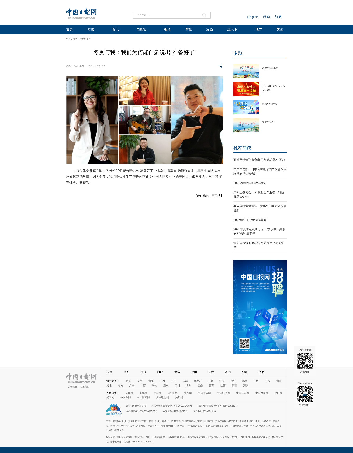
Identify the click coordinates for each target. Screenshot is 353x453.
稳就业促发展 (269, 103)
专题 (237, 53)
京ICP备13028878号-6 (204, 411)
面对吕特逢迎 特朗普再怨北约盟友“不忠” (259, 159)
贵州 (188, 385)
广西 (143, 385)
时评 (126, 372)
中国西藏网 (261, 392)
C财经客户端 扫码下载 (305, 361)
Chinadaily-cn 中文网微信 (305, 394)
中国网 (157, 392)
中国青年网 (204, 392)
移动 (266, 17)
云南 (200, 385)
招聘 (262, 372)
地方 (258, 29)
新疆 (234, 385)
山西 (162, 381)
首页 (69, 29)
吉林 (185, 381)
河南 (278, 381)
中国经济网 (223, 392)
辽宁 (173, 381)
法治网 (179, 397)
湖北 (109, 385)
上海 (210, 381)
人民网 (129, 392)
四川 (177, 385)
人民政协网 (162, 397)
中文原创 (84, 39)
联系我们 (84, 386)
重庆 (166, 385)
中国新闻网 (143, 397)
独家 (245, 372)
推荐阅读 (242, 147)
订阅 (278, 17)
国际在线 (172, 392)
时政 (90, 29)
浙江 (233, 381)
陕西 (223, 385)
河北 (151, 381)
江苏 (221, 381)
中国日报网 (71, 39)
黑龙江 (198, 381)
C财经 (141, 29)
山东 (267, 381)
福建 (244, 381)
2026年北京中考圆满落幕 (250, 219)
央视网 (188, 392)
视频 (167, 29)
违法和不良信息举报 (136, 406)
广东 (131, 385)
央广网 (278, 392)
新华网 (143, 392)
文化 (280, 29)
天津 (139, 381)
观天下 (232, 29)
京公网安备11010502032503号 (141, 411)
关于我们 (72, 386)
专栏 (188, 29)
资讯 (115, 29)
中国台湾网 (242, 392)
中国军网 (125, 397)
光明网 (110, 397)
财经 (160, 372)
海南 (154, 385)
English (252, 17)
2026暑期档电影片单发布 (250, 183)
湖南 (120, 385)
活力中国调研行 (271, 67)
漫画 (209, 29)
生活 (177, 372)
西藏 (211, 385)
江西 (256, 381)
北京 (128, 381)
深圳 (245, 385)
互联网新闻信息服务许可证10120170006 (171, 406)
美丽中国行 (268, 121)
